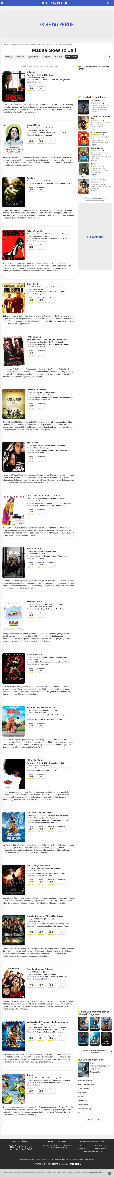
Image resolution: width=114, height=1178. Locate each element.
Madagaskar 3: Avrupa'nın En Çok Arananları (48, 1022)
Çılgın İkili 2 (32, 284)
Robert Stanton (63, 556)
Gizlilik (81, 1159)
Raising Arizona (34, 601)
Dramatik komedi (55, 234)
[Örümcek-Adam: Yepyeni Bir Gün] (83, 123)
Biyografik (53, 763)
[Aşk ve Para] (13, 457)
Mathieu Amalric (67, 768)
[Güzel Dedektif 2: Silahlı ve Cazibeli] (13, 510)
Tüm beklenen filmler (95, 1120)
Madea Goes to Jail (47, 44)
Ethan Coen (47, 395)
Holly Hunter (50, 609)
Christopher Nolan (41, 871)
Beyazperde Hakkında (27, 1159)
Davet (93, 164)
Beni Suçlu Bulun (35, 548)
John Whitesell (40, 712)
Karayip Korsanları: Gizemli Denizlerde (45, 916)
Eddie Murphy (40, 662)
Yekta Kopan (39, 1029)
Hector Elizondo (65, 662)
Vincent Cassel (40, 768)
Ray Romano (51, 820)
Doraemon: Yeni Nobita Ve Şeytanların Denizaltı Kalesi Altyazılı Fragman (95, 1043)
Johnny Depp (40, 924)
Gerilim (51, 128)
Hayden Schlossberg (52, 974)
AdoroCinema (100, 1149)
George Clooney (41, 397)
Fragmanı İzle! (95, 1072)
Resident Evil (82, 1101)
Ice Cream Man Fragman (95, 1028)
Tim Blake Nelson (66, 397)
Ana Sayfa (6, 44)
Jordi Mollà (61, 291)
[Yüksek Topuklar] (13, 245)
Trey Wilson (60, 609)
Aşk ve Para (32, 443)
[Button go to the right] (109, 56)
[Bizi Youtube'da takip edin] (11, 1147)
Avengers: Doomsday (85, 1080)
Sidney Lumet (39, 554)
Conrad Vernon (60, 1027)
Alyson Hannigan (51, 976)
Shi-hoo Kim (61, 133)
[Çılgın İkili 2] (13, 298)
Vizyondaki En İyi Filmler (95, 199)
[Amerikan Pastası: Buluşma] (13, 983)
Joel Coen (38, 395)
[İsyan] (83, 1069)
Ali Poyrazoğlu (40, 820)
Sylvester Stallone (41, 344)
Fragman (94, 111)
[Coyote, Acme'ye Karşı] (83, 186)
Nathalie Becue (53, 183)
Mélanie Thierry (40, 183)
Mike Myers (39, 1082)
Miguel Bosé (62, 238)
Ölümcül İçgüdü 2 (35, 760)
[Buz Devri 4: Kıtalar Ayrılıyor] (13, 827)
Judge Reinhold (52, 662)
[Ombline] (13, 192)
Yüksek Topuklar (35, 231)
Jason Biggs (39, 976)
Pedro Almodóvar (40, 236)
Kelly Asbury (53, 1080)
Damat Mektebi (83, 1105)
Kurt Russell (54, 344)
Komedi (61, 287)
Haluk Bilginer (62, 820)
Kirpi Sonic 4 (82, 1093)
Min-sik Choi (51, 133)
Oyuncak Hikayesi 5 (97, 148)
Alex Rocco (39, 556)
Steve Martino (39, 818)
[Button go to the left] (105, 56)
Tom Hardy (61, 873)
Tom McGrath (49, 1027)
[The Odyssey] (83, 107)
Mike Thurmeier (51, 818)
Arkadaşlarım (41, 86)
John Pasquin (39, 501)
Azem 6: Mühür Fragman (107, 1043)
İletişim (38, 1159)
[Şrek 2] (13, 1089)
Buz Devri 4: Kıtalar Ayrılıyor (40, 813)
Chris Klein (63, 976)
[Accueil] (55, 3)
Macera (65, 815)
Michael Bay (39, 289)
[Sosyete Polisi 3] (13, 668)
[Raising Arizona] (13, 615)
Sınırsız (80, 1097)
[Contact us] (30, 1147)
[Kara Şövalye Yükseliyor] (13, 880)
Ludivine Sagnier (53, 768)
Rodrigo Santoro (65, 80)
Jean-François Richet (42, 765)
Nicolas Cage (40, 609)
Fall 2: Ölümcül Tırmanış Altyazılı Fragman (84, 1028)
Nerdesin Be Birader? (37, 390)
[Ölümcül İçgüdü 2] (13, 774)
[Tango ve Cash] (13, 351)
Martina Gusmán (41, 80)
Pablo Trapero (39, 77)
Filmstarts (99, 1146)
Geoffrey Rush (63, 924)
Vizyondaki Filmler (15, 44)
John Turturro (53, 397)
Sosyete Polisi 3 (34, 654)
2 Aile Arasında (83, 1089)
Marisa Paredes (51, 238)
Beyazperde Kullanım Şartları (51, 1159)
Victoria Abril (39, 238)
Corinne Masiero (66, 183)
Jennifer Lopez (53, 450)
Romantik (66, 234)
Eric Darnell (38, 1027)
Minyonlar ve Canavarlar (99, 132)
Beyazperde (41, 139)
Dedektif (54, 287)
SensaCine (82, 1149)
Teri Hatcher (64, 344)
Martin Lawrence (49, 291)
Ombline (31, 178)
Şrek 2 (30, 1075)
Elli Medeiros (53, 80)
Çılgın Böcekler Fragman (107, 1028)
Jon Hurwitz (38, 974)
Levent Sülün (59, 1029)
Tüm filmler (25, 44)
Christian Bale (40, 873)
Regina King (52, 503)
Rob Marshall (39, 921)
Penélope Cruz (51, 924)
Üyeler (31, 139)
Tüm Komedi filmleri (35, 44)
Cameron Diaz (61, 1082)
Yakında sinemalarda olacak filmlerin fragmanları (95, 1051)
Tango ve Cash (34, 337)
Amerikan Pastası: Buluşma (40, 969)
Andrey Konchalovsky (42, 342)
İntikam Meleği (33, 125)
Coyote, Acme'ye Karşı (98, 180)
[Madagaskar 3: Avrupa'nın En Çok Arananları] (13, 1036)
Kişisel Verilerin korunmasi (69, 1159)
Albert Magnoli (57, 342)
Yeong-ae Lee (40, 133)
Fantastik (48, 919)
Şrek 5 (80, 1113)
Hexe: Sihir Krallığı (84, 1109)
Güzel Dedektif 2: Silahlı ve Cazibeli (43, 496)
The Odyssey (95, 100)
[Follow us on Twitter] (23, 1147)
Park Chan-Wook (40, 130)
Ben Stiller (49, 1029)
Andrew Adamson (41, 1080)
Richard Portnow (50, 556)
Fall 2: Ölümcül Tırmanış (86, 1084)
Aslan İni (31, 72)
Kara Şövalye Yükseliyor (38, 866)
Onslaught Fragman (84, 1043)
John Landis (39, 659)
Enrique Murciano (64, 503)
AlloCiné (82, 1146)
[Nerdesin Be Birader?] (13, 404)
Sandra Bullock (40, 503)
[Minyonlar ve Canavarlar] (83, 138)
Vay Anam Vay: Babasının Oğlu (41, 707)
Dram (51, 75)
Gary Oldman (51, 873)
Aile (48, 1078)
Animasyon (51, 815)
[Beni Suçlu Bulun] (13, 562)
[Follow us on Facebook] (17, 1147)
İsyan (92, 1063)
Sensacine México (91, 1152)
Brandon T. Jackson (55, 715)
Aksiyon (47, 287)
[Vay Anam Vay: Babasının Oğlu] (13, 721)
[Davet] (83, 170)
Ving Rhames (65, 450)
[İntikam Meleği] (13, 139)
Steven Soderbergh (41, 448)
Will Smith (38, 291)
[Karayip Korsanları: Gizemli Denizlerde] (13, 930)
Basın (31, 826)
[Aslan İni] (13, 86)
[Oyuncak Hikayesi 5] (83, 154)
